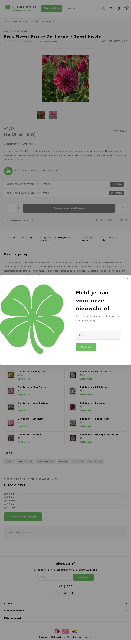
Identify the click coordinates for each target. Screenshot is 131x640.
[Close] (127, 278)
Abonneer (86, 347)
